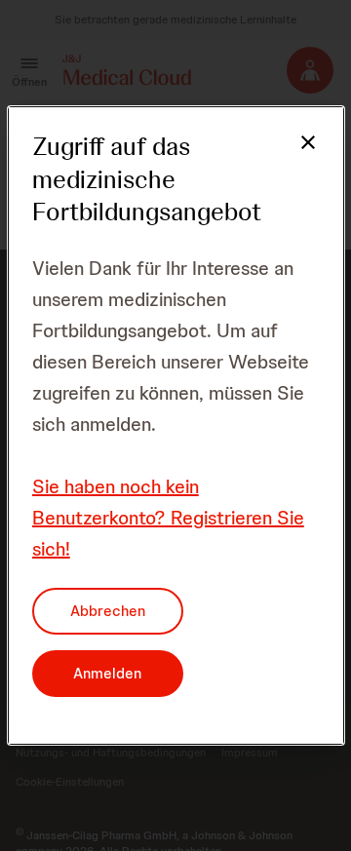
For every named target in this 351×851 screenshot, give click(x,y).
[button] (296, 154)
